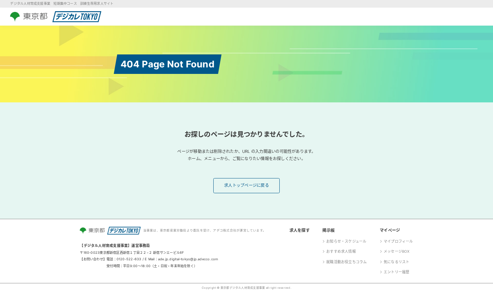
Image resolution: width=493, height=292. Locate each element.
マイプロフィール (398, 241)
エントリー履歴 (397, 272)
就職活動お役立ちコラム (346, 262)
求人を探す (299, 230)
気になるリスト (397, 262)
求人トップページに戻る (246, 185)
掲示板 (328, 230)
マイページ (390, 230)
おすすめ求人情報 (341, 251)
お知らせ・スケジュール (346, 241)
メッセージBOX (397, 251)
